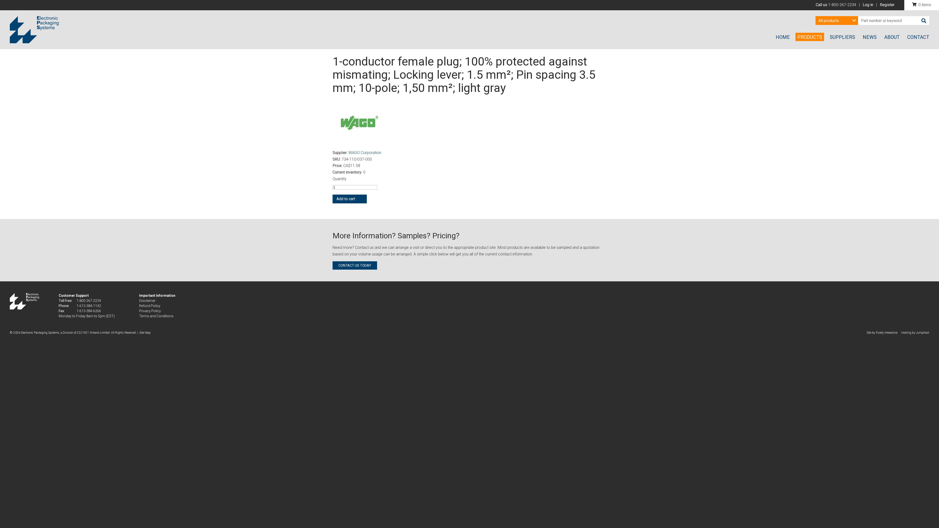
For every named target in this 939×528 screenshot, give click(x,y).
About (892, 37)
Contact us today (354, 265)
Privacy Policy (150, 311)
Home (783, 37)
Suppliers (842, 37)
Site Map (145, 332)
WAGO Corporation (364, 152)
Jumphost (922, 332)
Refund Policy (149, 306)
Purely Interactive (886, 332)
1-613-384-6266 (89, 311)
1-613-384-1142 (89, 306)
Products (809, 37)
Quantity (340, 178)
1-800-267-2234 (842, 4)
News (870, 37)
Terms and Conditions (156, 316)
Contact (918, 37)
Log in (868, 4)
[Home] (34, 30)
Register (887, 4)
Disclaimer (147, 301)
